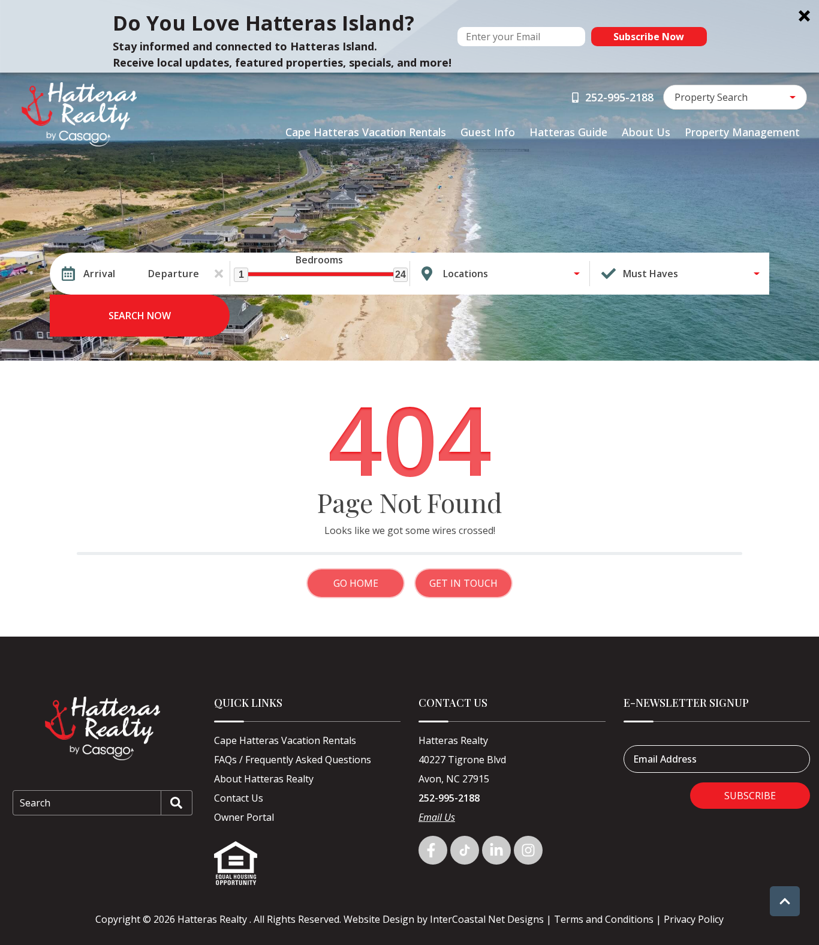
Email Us (436, 817)
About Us (646, 132)
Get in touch (463, 583)
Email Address (665, 759)
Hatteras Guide (568, 132)
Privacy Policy (694, 919)
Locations (465, 273)
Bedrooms (319, 259)
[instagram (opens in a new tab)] (528, 850)
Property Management (742, 132)
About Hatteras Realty (264, 778)
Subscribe (750, 795)
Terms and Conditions (604, 919)
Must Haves (650, 273)
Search (35, 802)
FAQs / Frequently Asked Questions (292, 759)
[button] (409, 36)
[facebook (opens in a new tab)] (432, 850)
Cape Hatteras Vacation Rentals (365, 132)
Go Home (355, 583)
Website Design (379, 919)
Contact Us (238, 798)
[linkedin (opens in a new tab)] (496, 850)
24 (400, 274)
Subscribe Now (648, 36)
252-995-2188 (449, 798)
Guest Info (487, 132)
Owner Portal (244, 817)
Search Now (140, 315)
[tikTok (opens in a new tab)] (464, 850)
